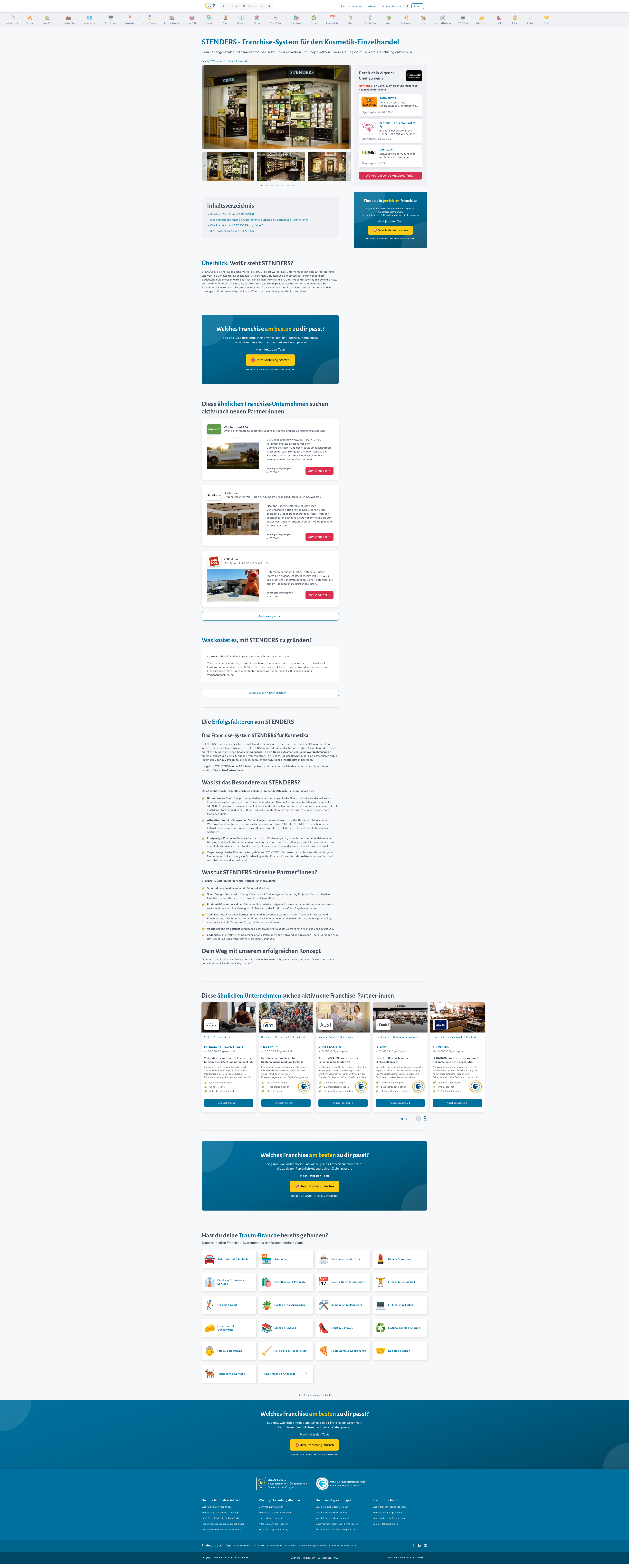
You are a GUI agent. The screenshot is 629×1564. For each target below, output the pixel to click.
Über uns (295, 1557)
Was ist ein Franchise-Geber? (331, 1512)
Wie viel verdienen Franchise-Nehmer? (222, 1529)
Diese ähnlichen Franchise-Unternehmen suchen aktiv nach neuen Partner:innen (259, 220)
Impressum (309, 1557)
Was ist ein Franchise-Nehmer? (332, 1518)
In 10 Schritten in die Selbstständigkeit (222, 1518)
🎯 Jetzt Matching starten (270, 360)
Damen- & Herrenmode (340, 1037)
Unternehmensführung (271, 1518)
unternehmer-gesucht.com (313, 1545)
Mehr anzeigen (267, 616)
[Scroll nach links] (26, 19)
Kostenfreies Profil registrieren (389, 1518)
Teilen (420, 61)
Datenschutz (324, 1557)
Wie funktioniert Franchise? (216, 1506)
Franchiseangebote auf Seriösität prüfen (223, 1523)
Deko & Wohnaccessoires (406, 1037)
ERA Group (269, 1047)
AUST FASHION (329, 1047)
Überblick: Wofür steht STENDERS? (232, 214)
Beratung (266, 1037)
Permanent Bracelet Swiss (223, 1047)
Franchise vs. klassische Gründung (220, 1512)
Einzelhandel (382, 1037)
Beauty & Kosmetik (238, 61)
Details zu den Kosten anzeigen (268, 693)
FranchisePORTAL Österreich (249, 1545)
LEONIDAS (441, 1047)
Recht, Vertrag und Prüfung (273, 1529)
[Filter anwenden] (269, 6)
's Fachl (381, 1047)
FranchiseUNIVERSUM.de (342, 1545)
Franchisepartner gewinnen (387, 1512)
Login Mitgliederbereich (385, 1523)
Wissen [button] (372, 6)
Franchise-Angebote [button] (352, 6)
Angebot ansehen (227, 1102)
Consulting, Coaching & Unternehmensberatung (300, 1037)
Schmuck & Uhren (223, 1037)
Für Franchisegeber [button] (391, 6)
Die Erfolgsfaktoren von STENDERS (232, 231)
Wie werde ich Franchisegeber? (389, 1506)
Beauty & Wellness (212, 61)
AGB (336, 1557)
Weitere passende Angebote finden (390, 176)
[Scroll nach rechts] (625, 19)
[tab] (228, 166)
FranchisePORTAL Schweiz (281, 1545)
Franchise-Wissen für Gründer (275, 1512)
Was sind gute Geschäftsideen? (332, 1506)
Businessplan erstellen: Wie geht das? (336, 1529)
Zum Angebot (318, 471)
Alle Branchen (250, 6)
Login (417, 6)
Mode (207, 1037)
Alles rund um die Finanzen (273, 1523)
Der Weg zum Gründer (271, 1506)
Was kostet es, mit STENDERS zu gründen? (237, 225)
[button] (407, 6)
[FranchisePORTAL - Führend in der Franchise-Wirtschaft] (210, 6)
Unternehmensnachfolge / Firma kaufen (337, 1523)
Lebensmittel (440, 1037)
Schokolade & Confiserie (464, 1037)
